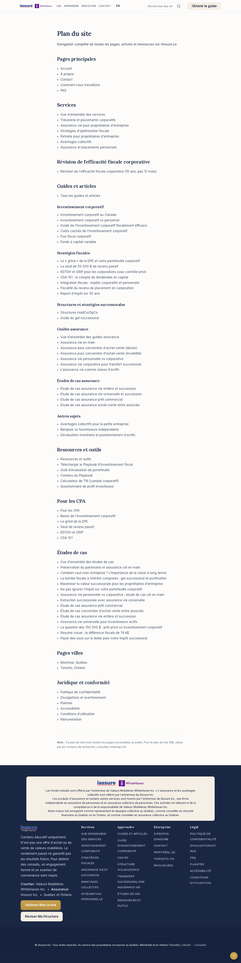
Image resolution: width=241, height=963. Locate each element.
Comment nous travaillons (80, 85)
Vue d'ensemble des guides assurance (89, 337)
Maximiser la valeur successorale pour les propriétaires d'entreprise (111, 584)
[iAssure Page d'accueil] (36, 6)
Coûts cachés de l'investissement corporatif (93, 231)
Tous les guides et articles (80, 196)
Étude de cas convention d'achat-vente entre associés (102, 611)
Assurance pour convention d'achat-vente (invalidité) (100, 353)
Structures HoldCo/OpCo (79, 312)
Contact (105, 6)
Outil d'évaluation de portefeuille (85, 470)
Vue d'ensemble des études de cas (87, 562)
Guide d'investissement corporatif (131, 846)
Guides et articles (132, 833)
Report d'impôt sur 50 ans (80, 293)
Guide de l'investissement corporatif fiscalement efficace (103, 225)
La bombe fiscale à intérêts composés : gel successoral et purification (113, 578)
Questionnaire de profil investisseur (87, 486)
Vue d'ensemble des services (82, 114)
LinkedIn (186, 944)
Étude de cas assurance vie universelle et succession (101, 394)
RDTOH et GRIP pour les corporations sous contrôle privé (103, 272)
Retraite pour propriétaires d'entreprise (89, 136)
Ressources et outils (75, 459)
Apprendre (71, 6)
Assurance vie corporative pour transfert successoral (100, 364)
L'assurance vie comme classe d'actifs (89, 369)
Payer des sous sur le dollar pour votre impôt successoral (103, 638)
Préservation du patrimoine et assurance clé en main (100, 567)
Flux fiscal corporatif (75, 236)
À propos (67, 74)
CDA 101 (66, 538)
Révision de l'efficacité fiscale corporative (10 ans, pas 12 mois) (108, 171)
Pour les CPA (70, 510)
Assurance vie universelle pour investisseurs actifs (98, 622)
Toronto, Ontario (72, 668)
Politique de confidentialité (80, 692)
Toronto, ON (164, 859)
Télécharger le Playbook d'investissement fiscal (96, 464)
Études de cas (128, 894)
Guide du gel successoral (79, 318)
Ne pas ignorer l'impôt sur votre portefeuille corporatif (101, 589)
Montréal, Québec (74, 662)
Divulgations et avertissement (83, 697)
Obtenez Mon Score (40, 905)
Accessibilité (70, 708)
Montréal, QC (164, 852)
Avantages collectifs (76, 142)
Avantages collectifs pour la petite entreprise (94, 424)
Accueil (66, 68)
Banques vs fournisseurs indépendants (89, 429)
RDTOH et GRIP (71, 532)
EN (118, 5)
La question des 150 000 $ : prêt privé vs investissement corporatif (111, 627)
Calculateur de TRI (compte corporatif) (89, 481)
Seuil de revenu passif (77, 527)
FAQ (63, 90)
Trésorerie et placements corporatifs (88, 120)
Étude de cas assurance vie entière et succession (98, 389)
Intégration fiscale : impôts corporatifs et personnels (99, 283)
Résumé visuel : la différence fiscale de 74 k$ (94, 633)
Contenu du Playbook (76, 475)
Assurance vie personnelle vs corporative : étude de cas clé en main (112, 595)
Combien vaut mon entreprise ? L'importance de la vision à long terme (113, 573)
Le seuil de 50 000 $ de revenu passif (89, 266)
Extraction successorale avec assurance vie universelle (102, 600)
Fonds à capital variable (78, 242)
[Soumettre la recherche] (178, 6)
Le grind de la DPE (74, 521)
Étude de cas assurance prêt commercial (91, 399)
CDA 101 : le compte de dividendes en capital (94, 277)
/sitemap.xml (118, 746)
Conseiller (200, 944)
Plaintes (66, 703)
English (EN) (163, 865)
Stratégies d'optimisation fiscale (84, 131)
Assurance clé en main (77, 342)
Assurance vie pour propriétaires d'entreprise (94, 125)
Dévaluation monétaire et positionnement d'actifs (97, 435)
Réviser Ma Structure (41, 916)
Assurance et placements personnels (88, 147)
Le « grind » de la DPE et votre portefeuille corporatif (100, 261)
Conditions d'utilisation (77, 714)
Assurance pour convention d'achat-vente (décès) (98, 348)
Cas (58, 6)
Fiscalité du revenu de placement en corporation (97, 288)
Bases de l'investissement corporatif (87, 516)
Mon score (89, 6)
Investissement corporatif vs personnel (89, 220)
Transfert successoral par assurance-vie (130, 882)
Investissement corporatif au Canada (88, 215)
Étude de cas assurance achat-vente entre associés (100, 405)
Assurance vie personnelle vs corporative (91, 359)
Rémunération (71, 719)
